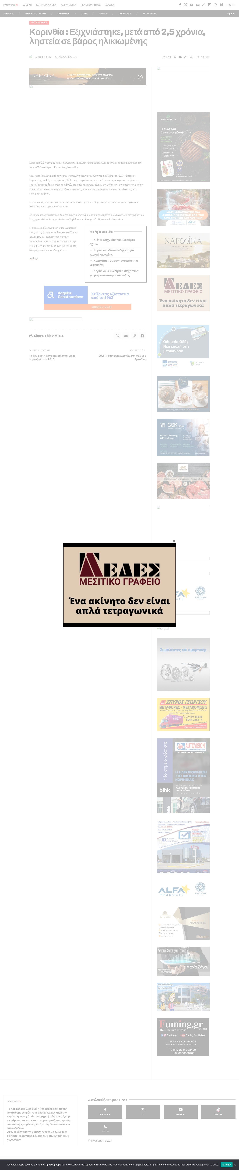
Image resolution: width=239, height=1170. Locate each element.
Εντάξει (226, 1164)
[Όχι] (234, 1164)
